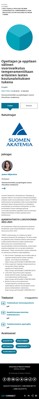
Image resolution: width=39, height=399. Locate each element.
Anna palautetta (20, 389)
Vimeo (34, 379)
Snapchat (21, 379)
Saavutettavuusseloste (12, 386)
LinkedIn (17, 379)
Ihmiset (29, 106)
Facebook (4, 379)
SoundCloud (26, 379)
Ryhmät (5, 6)
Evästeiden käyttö (29, 386)
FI (28, 395)
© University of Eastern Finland (19, 370)
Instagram (9, 379)
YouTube (13, 379)
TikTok (30, 379)
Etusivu (4, 4)
